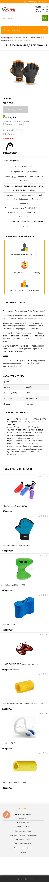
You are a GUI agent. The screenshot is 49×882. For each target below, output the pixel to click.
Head (28, 393)
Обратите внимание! (24, 166)
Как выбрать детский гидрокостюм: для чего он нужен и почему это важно (24, 188)
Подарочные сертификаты (23, 848)
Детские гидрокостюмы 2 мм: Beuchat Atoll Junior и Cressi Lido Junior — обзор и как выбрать (24, 199)
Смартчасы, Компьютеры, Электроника (23, 835)
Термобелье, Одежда (23, 839)
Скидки (23, 852)
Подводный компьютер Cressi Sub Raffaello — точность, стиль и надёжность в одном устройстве (24, 212)
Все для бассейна (23, 822)
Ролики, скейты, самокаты (23, 844)
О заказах (24, 226)
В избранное (9, 134)
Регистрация (32, 2)
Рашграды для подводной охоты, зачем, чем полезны (24, 179)
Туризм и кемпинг (23, 827)
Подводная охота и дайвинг (23, 814)
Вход (24, 2)
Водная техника (23, 818)
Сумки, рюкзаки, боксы (23, 831)
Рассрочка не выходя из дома (24, 172)
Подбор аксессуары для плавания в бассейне (24, 221)
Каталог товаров (13, 30)
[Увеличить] (24, 72)
